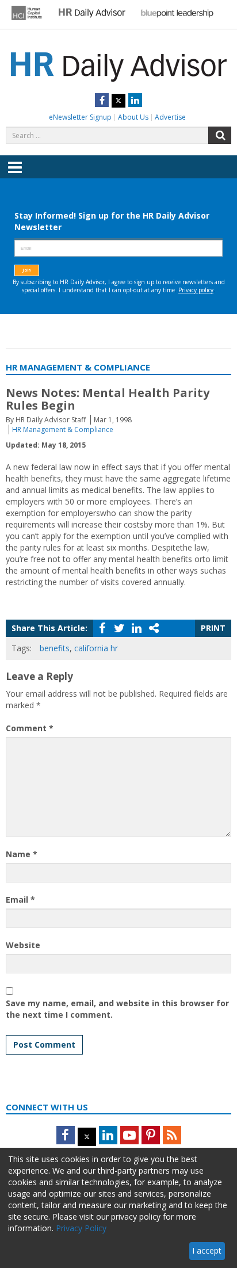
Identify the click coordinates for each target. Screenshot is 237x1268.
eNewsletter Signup (80, 117)
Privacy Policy (81, 1228)
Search (219, 135)
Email (20, 899)
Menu (15, 175)
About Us (133, 117)
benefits (55, 648)
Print (213, 627)
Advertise (170, 117)
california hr (96, 648)
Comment (29, 728)
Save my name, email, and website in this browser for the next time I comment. (117, 1009)
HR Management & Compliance (62, 429)
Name (21, 854)
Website (23, 944)
